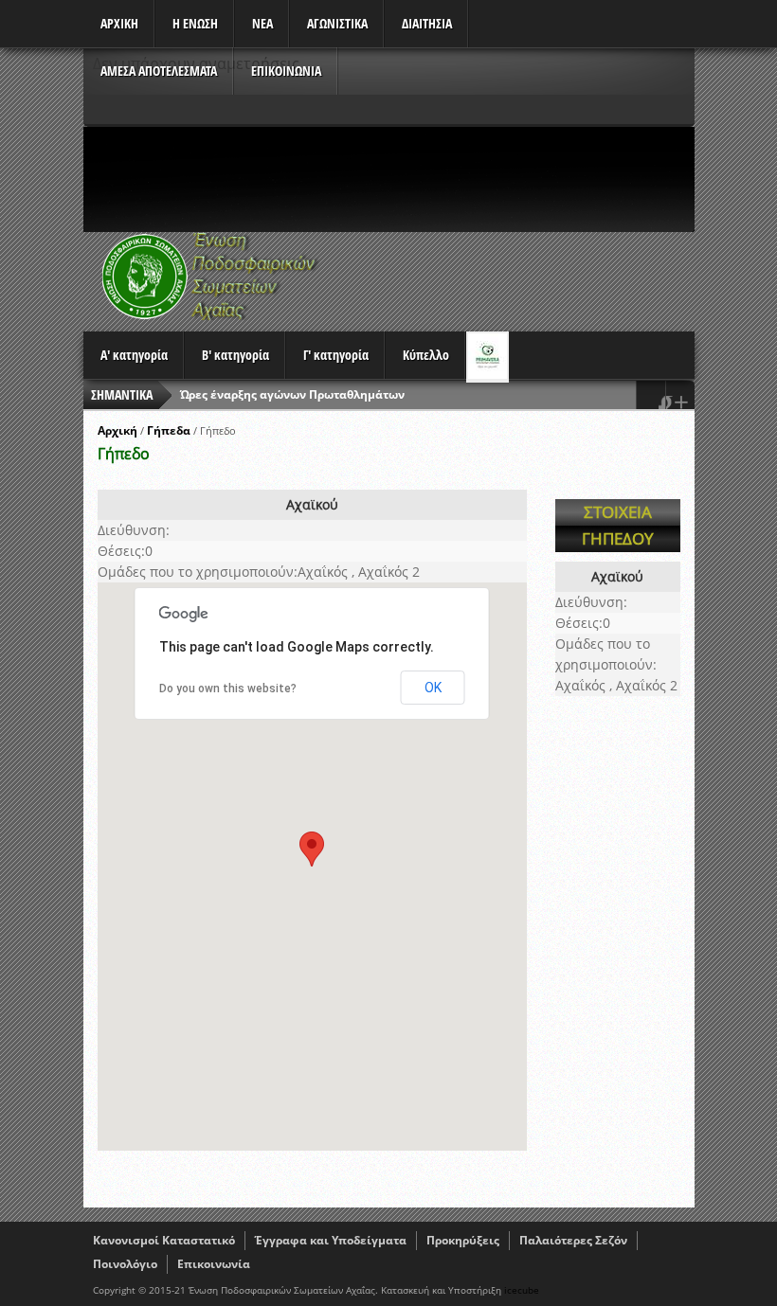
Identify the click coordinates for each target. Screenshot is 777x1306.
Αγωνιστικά (337, 23)
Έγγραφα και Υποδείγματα (331, 1240)
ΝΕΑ (262, 23)
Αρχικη (119, 23)
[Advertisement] (428, 179)
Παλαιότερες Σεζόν (573, 1240)
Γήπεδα (168, 430)
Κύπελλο (426, 355)
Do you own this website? (228, 688)
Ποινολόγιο (125, 1264)
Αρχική (117, 430)
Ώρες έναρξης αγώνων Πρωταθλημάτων (292, 394)
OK (433, 687)
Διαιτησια (427, 23)
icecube (521, 1290)
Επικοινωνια (286, 71)
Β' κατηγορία (235, 355)
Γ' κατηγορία (336, 355)
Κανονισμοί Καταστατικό (164, 1240)
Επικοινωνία (213, 1264)
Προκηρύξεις (462, 1240)
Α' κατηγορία (134, 355)
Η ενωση (195, 23)
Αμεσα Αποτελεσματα (158, 71)
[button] (312, 849)
